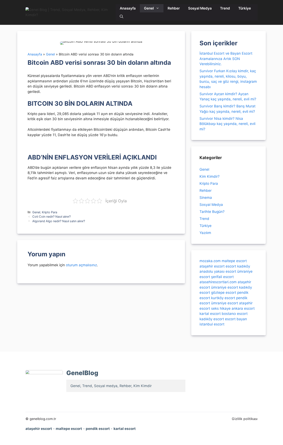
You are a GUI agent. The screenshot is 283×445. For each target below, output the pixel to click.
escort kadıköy (238, 266)
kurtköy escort (223, 298)
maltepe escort (234, 261)
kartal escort (210, 314)
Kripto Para (49, 212)
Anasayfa (128, 8)
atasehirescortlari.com (218, 282)
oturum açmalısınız (81, 265)
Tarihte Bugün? (212, 212)
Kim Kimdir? (210, 176)
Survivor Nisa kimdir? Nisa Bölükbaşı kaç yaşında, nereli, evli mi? (227, 123)
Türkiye (244, 8)
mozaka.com (210, 261)
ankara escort (243, 308)
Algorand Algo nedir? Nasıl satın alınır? (58, 221)
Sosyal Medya (200, 8)
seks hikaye (221, 308)
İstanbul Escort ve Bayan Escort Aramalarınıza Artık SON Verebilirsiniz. (226, 58)
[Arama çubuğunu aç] (121, 16)
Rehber (174, 8)
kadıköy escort (212, 319)
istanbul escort (212, 324)
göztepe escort (223, 292)
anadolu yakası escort (218, 271)
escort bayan (236, 319)
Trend (225, 8)
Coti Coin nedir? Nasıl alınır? (51, 216)
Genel (149, 8)
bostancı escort (235, 314)
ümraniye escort (224, 287)
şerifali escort (222, 277)
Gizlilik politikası (245, 419)
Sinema (206, 198)
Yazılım (205, 233)
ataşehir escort (212, 266)
